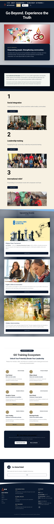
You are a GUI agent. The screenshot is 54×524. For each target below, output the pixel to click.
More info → (15, 404)
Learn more (12, 111)
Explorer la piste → (15, 384)
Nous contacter (34, 442)
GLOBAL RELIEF (19, 496)
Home (3, 495)
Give (3, 501)
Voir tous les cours (20, 442)
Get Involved (4, 499)
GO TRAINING (19, 504)
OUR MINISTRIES (19, 489)
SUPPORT (40, 489)
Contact (3, 502)
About (3, 497)
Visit (27, 475)
